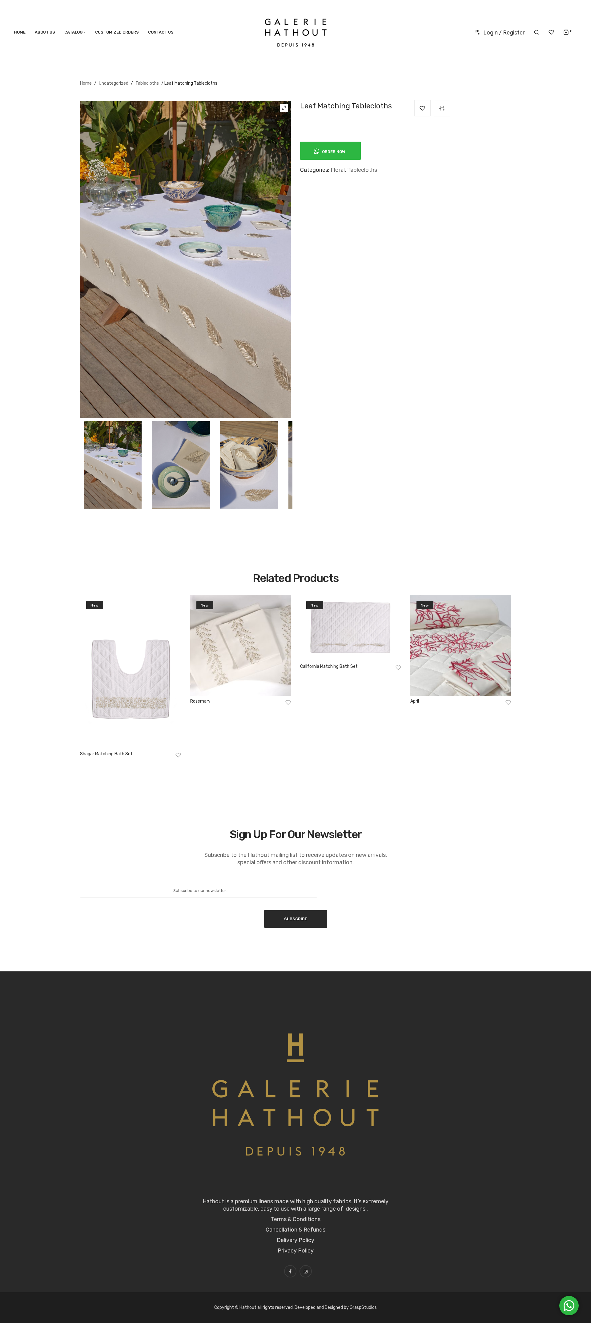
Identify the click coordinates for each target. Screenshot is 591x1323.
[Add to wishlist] (422, 108)
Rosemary (200, 701)
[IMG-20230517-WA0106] (113, 464)
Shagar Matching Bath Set (106, 753)
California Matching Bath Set (329, 666)
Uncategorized (113, 83)
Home (86, 83)
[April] (460, 645)
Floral (338, 170)
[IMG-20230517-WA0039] (181, 464)
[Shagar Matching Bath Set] (130, 671)
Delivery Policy (295, 1240)
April (414, 701)
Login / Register (504, 32)
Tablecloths (147, 83)
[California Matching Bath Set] (350, 628)
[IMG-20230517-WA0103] (249, 464)
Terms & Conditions (295, 1219)
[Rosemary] (240, 645)
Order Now (333, 151)
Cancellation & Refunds (295, 1229)
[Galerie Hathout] (295, 31)
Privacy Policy (296, 1250)
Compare (442, 108)
